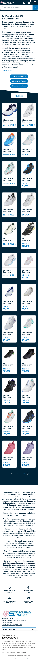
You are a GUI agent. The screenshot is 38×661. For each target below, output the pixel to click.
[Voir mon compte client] (24, 3)
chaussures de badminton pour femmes (21, 504)
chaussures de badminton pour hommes (19, 502)
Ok (35, 7)
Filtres (19, 96)
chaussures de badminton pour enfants (19, 507)
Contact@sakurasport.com (12, 625)
